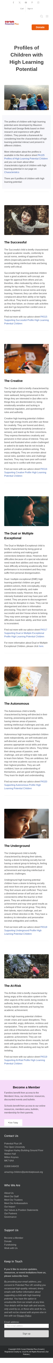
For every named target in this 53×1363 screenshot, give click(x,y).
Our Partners (10, 1213)
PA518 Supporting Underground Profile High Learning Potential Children (25, 930)
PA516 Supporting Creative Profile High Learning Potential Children (25, 472)
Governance (10, 1217)
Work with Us (11, 1248)
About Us (9, 1193)
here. (41, 646)
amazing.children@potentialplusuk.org (23, 1172)
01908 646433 (11, 1166)
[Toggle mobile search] (41, 16)
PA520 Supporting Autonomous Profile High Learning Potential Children (25, 785)
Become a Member (13, 1238)
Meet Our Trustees (13, 1200)
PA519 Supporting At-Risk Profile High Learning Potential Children (25, 1060)
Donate (40, 27)
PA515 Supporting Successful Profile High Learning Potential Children (26, 320)
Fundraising (10, 1245)
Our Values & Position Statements (21, 1210)
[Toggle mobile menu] (47, 16)
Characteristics (11, 172)
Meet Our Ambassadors (16, 1203)
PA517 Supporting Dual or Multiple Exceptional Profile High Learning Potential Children (25, 633)
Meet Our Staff (11, 1196)
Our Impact (10, 1206)
